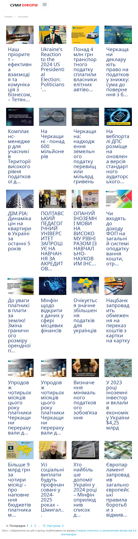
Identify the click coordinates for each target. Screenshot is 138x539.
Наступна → (55, 526)
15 (44, 526)
